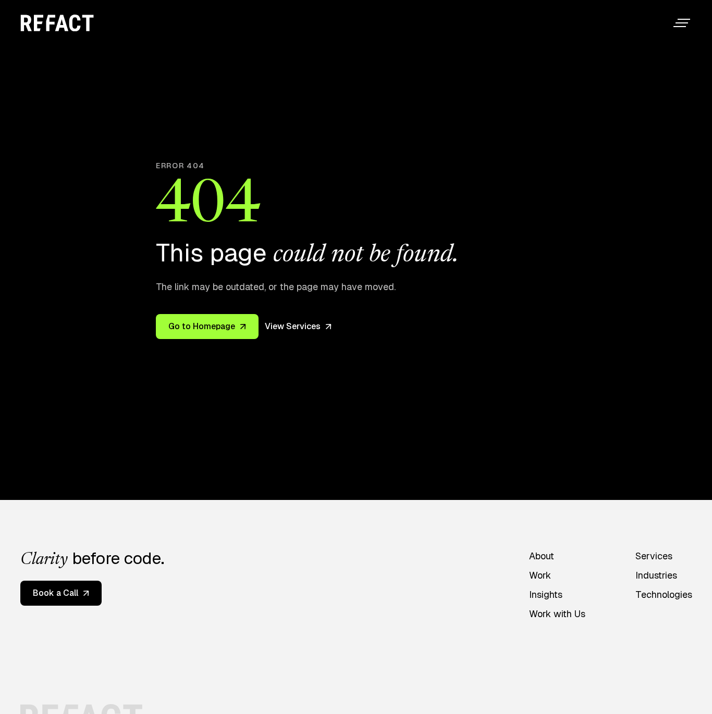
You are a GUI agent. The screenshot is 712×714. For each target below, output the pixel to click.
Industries (656, 575)
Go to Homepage (201, 326)
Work (540, 575)
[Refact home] (57, 23)
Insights (545, 594)
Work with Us (557, 614)
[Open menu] (681, 22)
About (541, 556)
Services (653, 556)
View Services (293, 326)
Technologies (663, 594)
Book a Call (55, 592)
